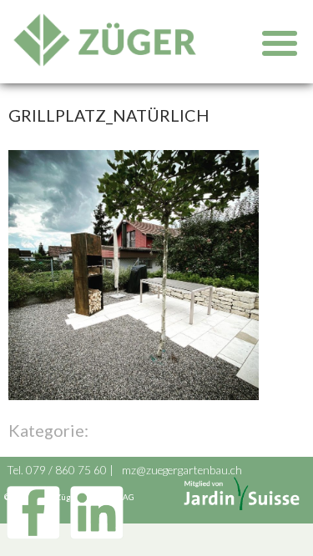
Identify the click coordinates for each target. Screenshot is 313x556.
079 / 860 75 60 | (71, 470)
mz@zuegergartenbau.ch (182, 470)
